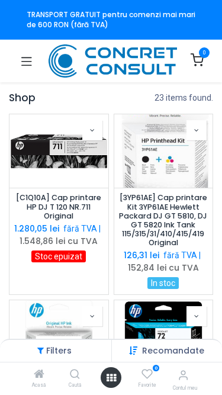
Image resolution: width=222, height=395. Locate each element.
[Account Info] (183, 375)
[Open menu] (111, 378)
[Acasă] (39, 375)
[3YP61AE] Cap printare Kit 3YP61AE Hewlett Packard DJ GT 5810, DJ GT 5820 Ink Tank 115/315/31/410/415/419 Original (163, 220)
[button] (173, 350)
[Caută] (75, 375)
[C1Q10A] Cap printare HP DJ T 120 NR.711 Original (58, 206)
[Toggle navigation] (26, 61)
